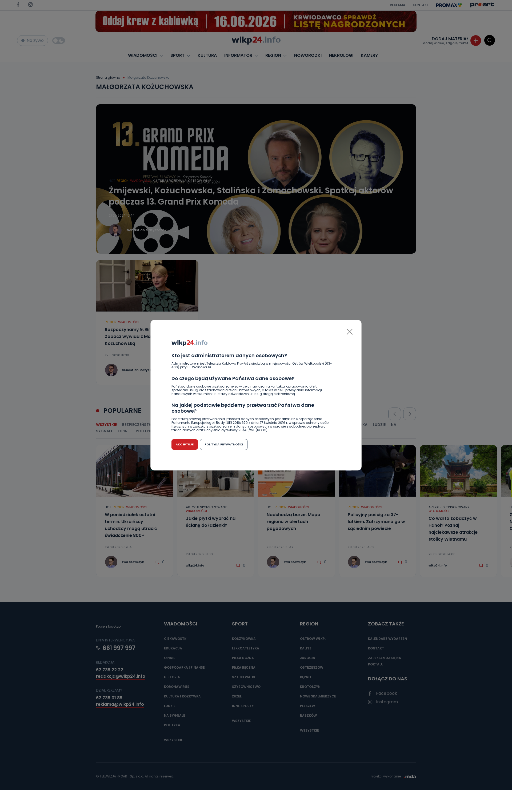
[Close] (349, 332)
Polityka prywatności (224, 444)
